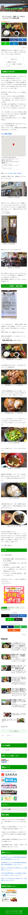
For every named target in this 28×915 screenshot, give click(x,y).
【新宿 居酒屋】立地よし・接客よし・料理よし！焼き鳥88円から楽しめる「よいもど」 (14, 845)
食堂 (8, 173)
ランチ (15, 607)
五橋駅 (11, 173)
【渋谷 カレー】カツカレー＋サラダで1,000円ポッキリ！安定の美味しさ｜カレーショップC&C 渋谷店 (13, 821)
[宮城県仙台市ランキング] (5, 759)
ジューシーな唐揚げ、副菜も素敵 (14, 64)
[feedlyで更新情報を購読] (20, 626)
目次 (12, 59)
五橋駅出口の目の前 (11, 62)
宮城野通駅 (19, 173)
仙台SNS (8, 609)
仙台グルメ (5, 607)
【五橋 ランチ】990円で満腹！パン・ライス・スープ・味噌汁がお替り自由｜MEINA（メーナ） (13, 827)
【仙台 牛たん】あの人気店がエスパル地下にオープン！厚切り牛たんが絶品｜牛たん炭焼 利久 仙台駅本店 (14, 834)
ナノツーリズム (21, 607)
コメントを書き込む (14, 731)
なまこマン (16, 864)
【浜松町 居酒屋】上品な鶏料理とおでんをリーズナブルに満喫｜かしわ (14, 840)
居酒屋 (10, 607)
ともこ (15, 859)
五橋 (3, 609)
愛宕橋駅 (14, 173)
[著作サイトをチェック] (7, 626)
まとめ (8, 66)
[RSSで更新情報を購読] (14, 630)
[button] (22, 43)
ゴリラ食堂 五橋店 (6, 133)
